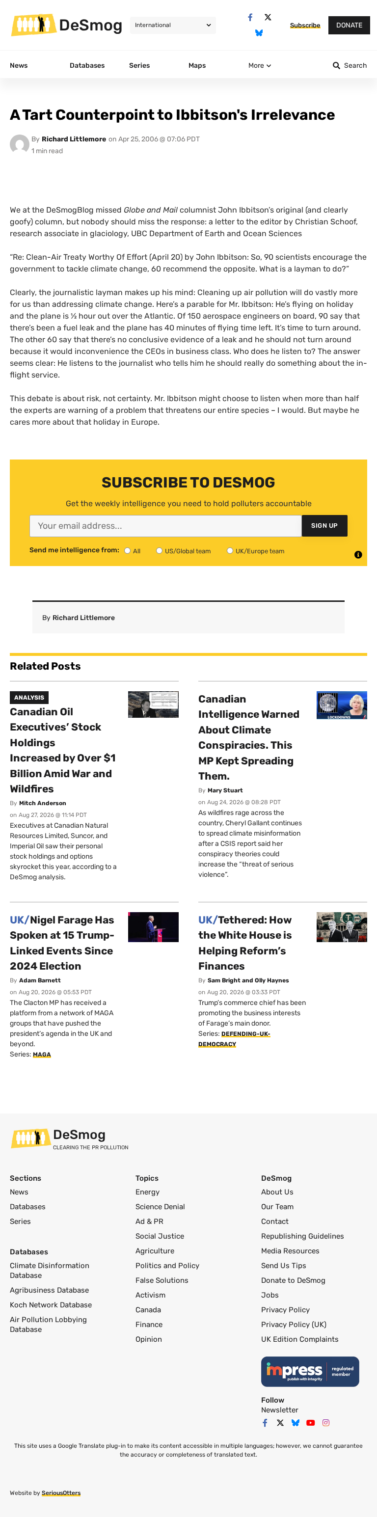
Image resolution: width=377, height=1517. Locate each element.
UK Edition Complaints (300, 1339)
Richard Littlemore (74, 139)
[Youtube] (311, 1423)
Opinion (148, 1339)
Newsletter (279, 1410)
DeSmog (91, 25)
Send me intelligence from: (74, 550)
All (136, 551)
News (19, 1192)
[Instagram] (326, 1423)
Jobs (270, 1295)
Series (20, 1221)
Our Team (277, 1206)
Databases (28, 1206)
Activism (150, 1295)
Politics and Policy (167, 1265)
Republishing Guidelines (302, 1236)
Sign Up (324, 525)
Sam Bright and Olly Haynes (248, 980)
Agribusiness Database (49, 1290)
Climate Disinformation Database (49, 1270)
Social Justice (159, 1236)
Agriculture (154, 1250)
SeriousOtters (61, 1493)
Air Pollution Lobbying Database (48, 1324)
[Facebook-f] (250, 17)
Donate (349, 25)
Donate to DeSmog (293, 1280)
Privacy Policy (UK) (293, 1324)
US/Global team (188, 551)
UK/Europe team (260, 551)
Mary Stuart (225, 790)
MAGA (42, 1054)
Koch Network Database (51, 1304)
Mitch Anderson (42, 803)
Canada (148, 1309)
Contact (275, 1221)
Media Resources (290, 1250)
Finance (148, 1324)
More (256, 65)
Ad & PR (149, 1221)
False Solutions (161, 1280)
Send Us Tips (283, 1265)
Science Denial (160, 1206)
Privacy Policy (285, 1309)
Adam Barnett (40, 980)
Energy (147, 1192)
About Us (277, 1192)
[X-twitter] (267, 17)
